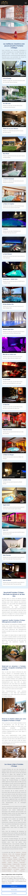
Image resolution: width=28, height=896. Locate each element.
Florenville (22, 862)
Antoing (24, 852)
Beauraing (12, 855)
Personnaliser (14, 889)
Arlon (10, 854)
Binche (18, 855)
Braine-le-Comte (6, 857)
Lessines (23, 869)
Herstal (18, 865)
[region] (14, 884)
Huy (9, 867)
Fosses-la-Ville (16, 864)
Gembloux (23, 864)
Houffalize (4, 867)
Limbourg (21, 871)
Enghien (4, 862)
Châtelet (10, 859)
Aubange (17, 854)
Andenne (18, 852)
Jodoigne (14, 867)
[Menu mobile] (26, 3)
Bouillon (23, 855)
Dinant (18, 860)
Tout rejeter (14, 893)
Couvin (14, 860)
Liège (15, 871)
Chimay (20, 859)
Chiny (24, 859)
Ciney (4, 860)
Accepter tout (14, 886)
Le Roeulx (16, 869)
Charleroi (4, 859)
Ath (13, 854)
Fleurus (15, 862)
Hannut (12, 865)
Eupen (10, 862)
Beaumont (5, 855)
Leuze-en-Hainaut (6, 871)
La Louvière (21, 867)
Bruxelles (22, 857)
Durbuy (23, 860)
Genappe (5, 865)
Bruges (15, 857)
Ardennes (4, 854)
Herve (23, 865)
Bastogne (23, 854)
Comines (9, 860)
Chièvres (15, 859)
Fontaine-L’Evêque (6, 864)
